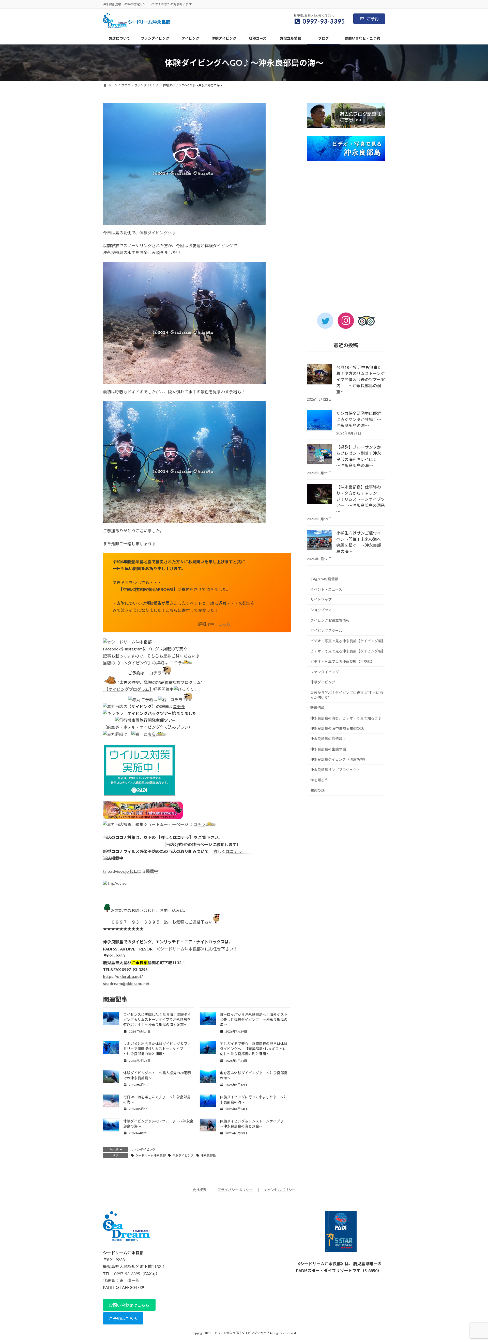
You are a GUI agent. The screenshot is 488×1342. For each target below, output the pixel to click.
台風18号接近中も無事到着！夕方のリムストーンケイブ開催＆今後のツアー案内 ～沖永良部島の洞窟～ (360, 379)
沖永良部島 (208, 1155)
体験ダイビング (153, 232)
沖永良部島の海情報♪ (328, 739)
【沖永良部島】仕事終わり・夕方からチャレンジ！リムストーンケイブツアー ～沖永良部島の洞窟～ (360, 499)
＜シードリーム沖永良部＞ (180, 948)
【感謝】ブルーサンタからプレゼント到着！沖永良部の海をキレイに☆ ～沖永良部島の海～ (358, 456)
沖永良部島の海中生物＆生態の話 (337, 728)
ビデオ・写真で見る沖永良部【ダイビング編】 (347, 651)
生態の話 (317, 790)
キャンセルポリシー (280, 1190)
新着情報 (317, 708)
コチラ (176, 662)
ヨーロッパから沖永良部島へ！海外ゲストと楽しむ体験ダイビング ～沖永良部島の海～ (253, 1019)
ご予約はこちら (123, 1318)
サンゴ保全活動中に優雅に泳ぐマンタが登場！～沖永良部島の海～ (358, 419)
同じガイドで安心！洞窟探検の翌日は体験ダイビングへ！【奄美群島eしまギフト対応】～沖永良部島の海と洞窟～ (253, 1048)
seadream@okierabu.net (126, 983)
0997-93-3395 (127, 1273)
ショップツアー (322, 610)
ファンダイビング (143, 1149)
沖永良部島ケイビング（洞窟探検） (338, 759)
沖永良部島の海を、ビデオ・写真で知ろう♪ (346, 718)
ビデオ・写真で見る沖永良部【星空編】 (342, 661)
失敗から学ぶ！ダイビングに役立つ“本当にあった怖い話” (346, 695)
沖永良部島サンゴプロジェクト (335, 770)
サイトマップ (321, 599)
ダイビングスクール (326, 630)
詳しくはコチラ (234, 851)
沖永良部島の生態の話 (328, 749)
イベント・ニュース (326, 589)
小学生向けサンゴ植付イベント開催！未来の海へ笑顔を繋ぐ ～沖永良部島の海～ (358, 542)
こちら (224, 623)
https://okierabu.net (122, 976)
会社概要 (199, 1190)
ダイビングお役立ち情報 (329, 620)
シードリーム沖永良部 (150, 1155)
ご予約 (373, 18)
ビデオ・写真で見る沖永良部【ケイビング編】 (347, 641)
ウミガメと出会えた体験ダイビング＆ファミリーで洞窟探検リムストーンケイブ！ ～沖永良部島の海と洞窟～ (157, 1048)
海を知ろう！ (321, 780)
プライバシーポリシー (235, 1190)
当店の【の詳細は (136, 662)
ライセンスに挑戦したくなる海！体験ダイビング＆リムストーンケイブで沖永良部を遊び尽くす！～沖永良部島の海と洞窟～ (157, 1019)
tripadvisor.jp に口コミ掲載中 (130, 871)
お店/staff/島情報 (324, 579)
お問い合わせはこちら (129, 1305)
